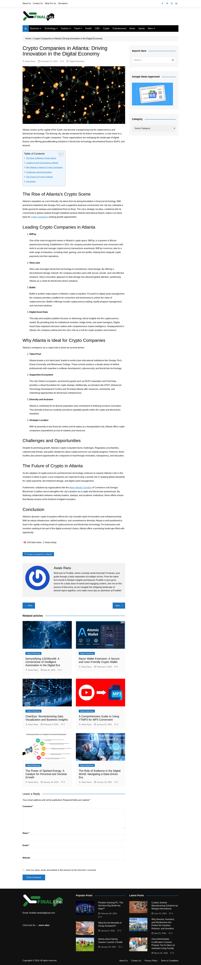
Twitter (167, 3)
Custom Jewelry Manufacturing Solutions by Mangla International (165, 905)
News (132, 28)
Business (34, 28)
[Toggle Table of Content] (59, 154)
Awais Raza (30, 61)
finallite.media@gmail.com (42, 913)
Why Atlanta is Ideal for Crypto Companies (44, 167)
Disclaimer (63, 3)
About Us (27, 3)
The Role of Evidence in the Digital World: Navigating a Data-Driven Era (99, 774)
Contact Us (38, 3)
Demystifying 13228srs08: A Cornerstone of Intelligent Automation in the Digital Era (42, 662)
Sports (141, 28)
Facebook (162, 3)
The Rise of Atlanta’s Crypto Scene (41, 158)
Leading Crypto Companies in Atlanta (42, 163)
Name (26, 833)
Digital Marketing (77, 61)
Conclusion (31, 181)
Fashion (65, 28)
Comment (28, 806)
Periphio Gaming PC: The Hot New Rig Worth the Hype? (110, 905)
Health (88, 28)
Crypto (106, 28)
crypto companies (39, 217)
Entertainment (119, 28)
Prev (30, 605)
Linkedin (176, 3)
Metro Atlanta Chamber (80, 487)
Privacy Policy (151, 961)
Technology (50, 28)
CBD (97, 28)
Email (26, 845)
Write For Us (50, 3)
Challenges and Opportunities (39, 172)
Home (28, 38)
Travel (77, 28)
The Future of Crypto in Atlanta (39, 177)
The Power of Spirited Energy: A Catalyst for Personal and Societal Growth (46, 774)
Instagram (172, 3)
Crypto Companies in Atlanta (39, 554)
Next (117, 605)
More (150, 28)
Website (26, 858)
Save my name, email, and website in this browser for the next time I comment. (61, 870)
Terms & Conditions (169, 961)
